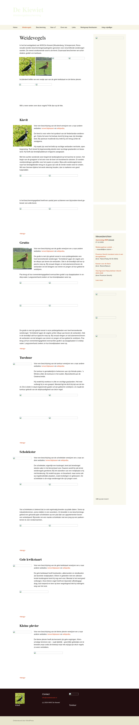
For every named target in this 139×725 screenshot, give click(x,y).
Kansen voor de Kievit (103, 264)
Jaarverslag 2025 (102, 240)
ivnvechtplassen (48, 128)
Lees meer (99, 280)
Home (15, 27)
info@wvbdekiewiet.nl (49, 697)
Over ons (63, 27)
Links (74, 27)
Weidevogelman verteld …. (105, 247)
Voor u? (53, 27)
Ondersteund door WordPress (23, 720)
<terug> (22, 234)
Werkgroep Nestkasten (88, 27)
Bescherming (41, 27)
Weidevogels (26, 27)
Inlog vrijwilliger (107, 27)
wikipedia (60, 128)
